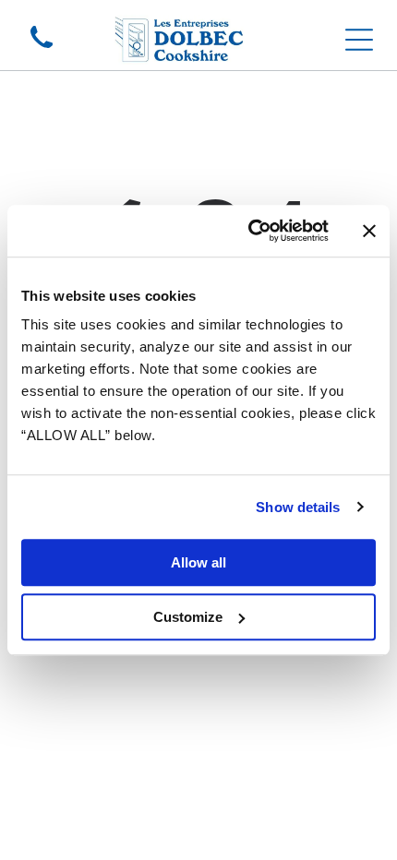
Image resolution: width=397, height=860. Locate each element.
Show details (298, 507)
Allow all (198, 562)
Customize (188, 617)
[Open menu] (359, 40)
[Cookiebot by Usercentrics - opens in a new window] (250, 231)
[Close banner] (369, 230)
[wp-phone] (41, 49)
